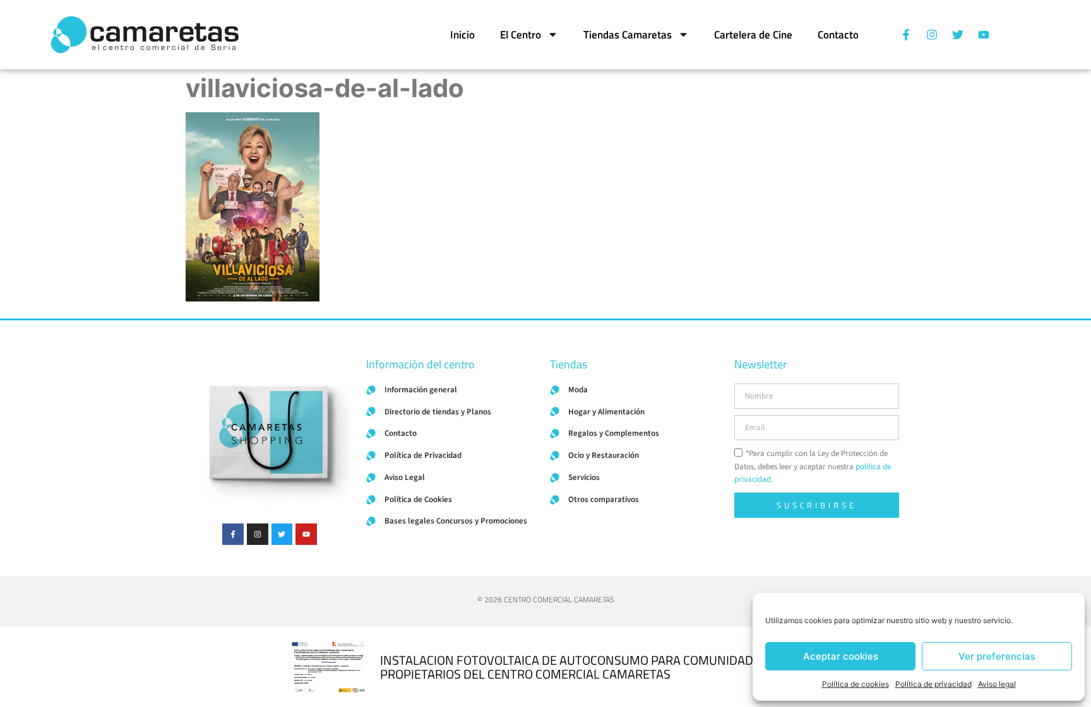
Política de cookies (855, 684)
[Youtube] (983, 34)
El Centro (520, 34)
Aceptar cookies (840, 656)
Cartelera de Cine (753, 34)
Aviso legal (997, 684)
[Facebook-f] (906, 34)
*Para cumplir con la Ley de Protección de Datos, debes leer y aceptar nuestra (812, 467)
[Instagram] (932, 34)
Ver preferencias (996, 656)
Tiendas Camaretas (627, 34)
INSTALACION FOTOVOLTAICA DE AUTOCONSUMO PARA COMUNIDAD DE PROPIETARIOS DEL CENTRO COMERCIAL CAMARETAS (575, 667)
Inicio (462, 34)
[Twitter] (957, 34)
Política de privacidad (933, 684)
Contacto (838, 34)
